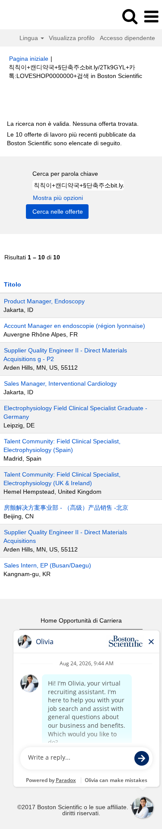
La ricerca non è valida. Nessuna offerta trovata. (73, 123)
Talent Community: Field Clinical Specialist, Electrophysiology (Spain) (62, 445)
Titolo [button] (12, 284)
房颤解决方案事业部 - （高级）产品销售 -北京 (66, 507)
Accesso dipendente (127, 37)
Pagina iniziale (28, 58)
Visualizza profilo (72, 37)
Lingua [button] (29, 37)
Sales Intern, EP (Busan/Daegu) (47, 565)
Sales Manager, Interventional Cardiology (60, 383)
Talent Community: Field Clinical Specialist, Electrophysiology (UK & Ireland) (62, 478)
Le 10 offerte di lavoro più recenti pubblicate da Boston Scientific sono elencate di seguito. (71, 138)
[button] (151, 16)
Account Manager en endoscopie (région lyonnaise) (74, 325)
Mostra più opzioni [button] (58, 197)
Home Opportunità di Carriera (81, 620)
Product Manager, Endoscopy (44, 301)
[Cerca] (129, 16)
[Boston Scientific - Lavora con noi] (30, 16)
